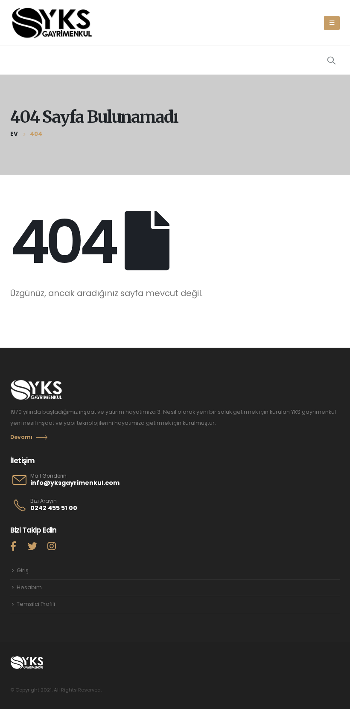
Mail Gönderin (48, 476)
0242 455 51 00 (53, 508)
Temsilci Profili (36, 604)
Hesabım (29, 587)
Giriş (23, 570)
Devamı (21, 437)
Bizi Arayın (43, 501)
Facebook (13, 545)
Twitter (32, 545)
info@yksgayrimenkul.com (75, 482)
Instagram (51, 545)
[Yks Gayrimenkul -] (53, 23)
